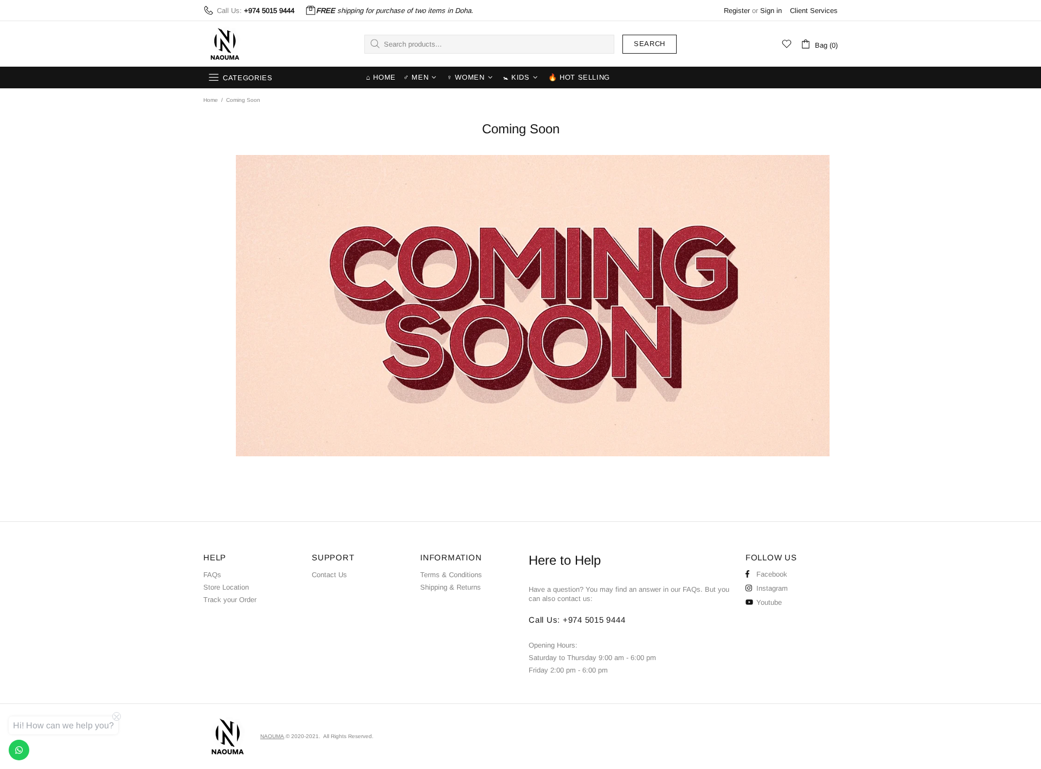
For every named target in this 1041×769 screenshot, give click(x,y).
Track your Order (229, 600)
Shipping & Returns (450, 587)
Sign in (771, 11)
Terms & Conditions (451, 575)
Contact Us (329, 575)
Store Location (226, 587)
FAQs (212, 575)
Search (649, 44)
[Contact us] (19, 750)
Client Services (814, 11)
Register (737, 11)
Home (210, 100)
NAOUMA (225, 44)
